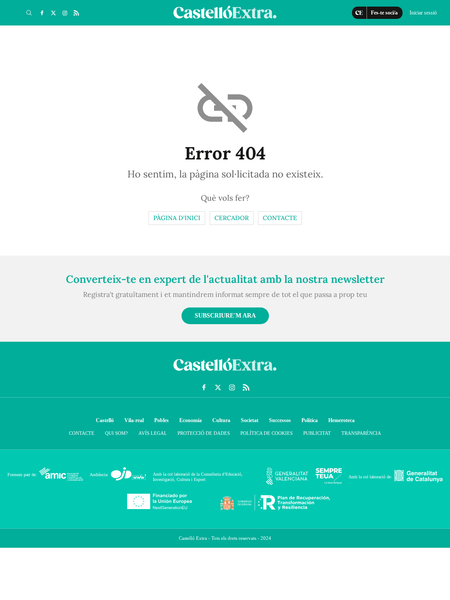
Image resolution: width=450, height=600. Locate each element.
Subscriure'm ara (225, 315)
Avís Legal (152, 433)
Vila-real (134, 420)
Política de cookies (266, 433)
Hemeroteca (341, 420)
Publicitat (317, 433)
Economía (190, 420)
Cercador (231, 218)
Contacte (280, 218)
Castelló (105, 420)
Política (309, 420)
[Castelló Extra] (225, 373)
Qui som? (116, 433)
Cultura (221, 420)
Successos (280, 420)
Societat (249, 420)
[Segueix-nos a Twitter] (53, 12)
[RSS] (76, 12)
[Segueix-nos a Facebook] (41, 12)
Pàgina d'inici (176, 218)
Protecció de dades (204, 433)
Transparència (361, 433)
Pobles (161, 420)
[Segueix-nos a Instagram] (64, 12)
